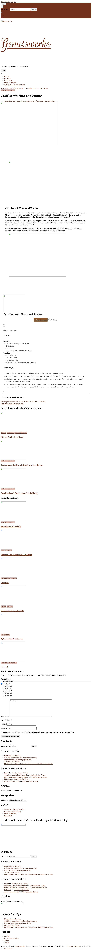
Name (3, 720)
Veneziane (5, 582)
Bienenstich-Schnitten (12, 755)
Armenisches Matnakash (11, 526)
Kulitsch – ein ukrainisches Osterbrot (16, 554)
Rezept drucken (41, 320)
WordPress (8, 948)
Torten (6, 942)
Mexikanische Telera (20, 773)
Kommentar (5, 716)
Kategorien (5, 800)
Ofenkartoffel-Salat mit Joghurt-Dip (17, 760)
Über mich (8, 80)
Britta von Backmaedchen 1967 (16, 777)
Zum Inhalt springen (8, 2)
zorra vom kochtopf (11, 781)
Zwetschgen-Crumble (12, 762)
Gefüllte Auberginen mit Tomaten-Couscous (20, 758)
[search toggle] (2, 6)
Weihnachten (12, 663)
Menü (3, 70)
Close (3, 4)
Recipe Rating (6, 679)
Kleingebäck (5, 578)
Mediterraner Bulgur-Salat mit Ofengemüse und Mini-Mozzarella (28, 764)
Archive (3, 790)
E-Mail (3, 724)
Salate (6, 940)
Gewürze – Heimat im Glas (14, 85)
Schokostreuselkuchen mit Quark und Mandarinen (22, 465)
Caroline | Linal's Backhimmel (15, 775)
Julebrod (4, 667)
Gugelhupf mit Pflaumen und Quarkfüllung (19, 493)
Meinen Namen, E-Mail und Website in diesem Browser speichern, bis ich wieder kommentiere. (38, 732)
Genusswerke (26, 44)
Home (6, 76)
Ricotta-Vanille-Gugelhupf (12, 437)
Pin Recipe (54, 320)
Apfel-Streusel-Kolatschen (12, 639)
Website (4, 728)
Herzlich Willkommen (12, 811)
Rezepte (7, 78)
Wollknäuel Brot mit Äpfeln (12, 610)
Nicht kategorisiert (8, 90)
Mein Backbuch (10, 83)
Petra (6, 101)
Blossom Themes (73, 946)
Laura (6, 773)
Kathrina (7, 779)
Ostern (3, 550)
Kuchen (3, 433)
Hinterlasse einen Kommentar (31, 101)
